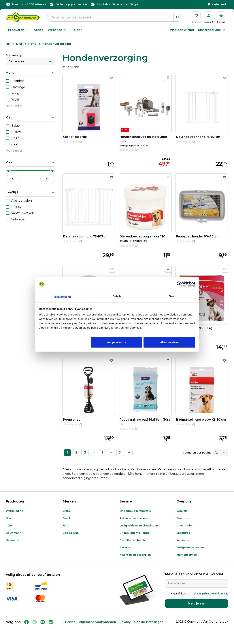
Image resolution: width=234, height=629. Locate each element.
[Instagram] (34, 622)
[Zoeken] (177, 17)
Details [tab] (117, 296)
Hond (32, 44)
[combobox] (30, 61)
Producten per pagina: (197, 452)
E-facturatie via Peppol (135, 532)
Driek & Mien (184, 525)
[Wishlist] (111, 77)
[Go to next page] (129, 452)
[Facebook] (26, 622)
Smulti (67, 518)
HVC (65, 525)
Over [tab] (172, 296)
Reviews (125, 547)
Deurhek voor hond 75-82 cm (198, 137)
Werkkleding (14, 511)
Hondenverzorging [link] (56, 44)
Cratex (67, 511)
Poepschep (71, 419)
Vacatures (183, 532)
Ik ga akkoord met (199, 593)
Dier (19, 44)
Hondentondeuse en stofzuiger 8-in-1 (143, 139)
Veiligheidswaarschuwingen (139, 525)
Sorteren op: (14, 55)
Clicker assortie (75, 137)
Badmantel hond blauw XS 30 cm (201, 419)
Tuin (9, 525)
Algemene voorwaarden (97, 622)
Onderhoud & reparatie (135, 511)
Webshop (55, 30)
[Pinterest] (42, 622)
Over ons (182, 518)
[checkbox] (7, 81)
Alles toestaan (169, 342)
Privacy (125, 622)
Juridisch (68, 622)
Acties (38, 30)
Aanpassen (114, 342)
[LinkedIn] (50, 622)
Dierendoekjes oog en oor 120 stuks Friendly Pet (142, 239)
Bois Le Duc (71, 532)
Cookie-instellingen (148, 622)
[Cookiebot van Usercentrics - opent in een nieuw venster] (179, 284)
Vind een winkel (182, 30)
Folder (77, 30)
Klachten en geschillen (135, 554)
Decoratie (12, 540)
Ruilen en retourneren (134, 518)
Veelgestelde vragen (190, 547)
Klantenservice (209, 30)
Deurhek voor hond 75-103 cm (85, 236)
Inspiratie (182, 540)
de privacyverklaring (212, 593)
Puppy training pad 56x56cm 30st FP (145, 422)
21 (120, 452)
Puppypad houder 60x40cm (197, 236)
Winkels (181, 511)
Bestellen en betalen (134, 540)
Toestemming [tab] (62, 296)
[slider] (8, 171)
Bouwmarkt (14, 532)
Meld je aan (196, 603)
